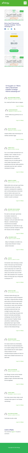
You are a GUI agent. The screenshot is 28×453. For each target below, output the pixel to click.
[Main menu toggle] (25, 2)
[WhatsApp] (8, 29)
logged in (13, 431)
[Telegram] (11, 29)
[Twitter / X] (14, 29)
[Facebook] (5, 29)
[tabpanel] (13, 67)
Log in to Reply (20, 106)
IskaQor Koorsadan (14, 50)
